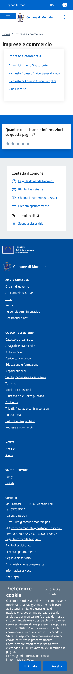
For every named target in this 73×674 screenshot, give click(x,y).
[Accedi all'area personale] (65, 5)
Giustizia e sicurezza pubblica (24, 395)
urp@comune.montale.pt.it (32, 521)
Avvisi (9, 455)
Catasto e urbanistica (19, 339)
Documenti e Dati (16, 317)
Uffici (8, 299)
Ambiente (11, 402)
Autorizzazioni (14, 352)
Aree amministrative (19, 292)
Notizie (10, 448)
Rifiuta (34, 666)
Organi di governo (17, 286)
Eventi (9, 483)
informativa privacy (20, 659)
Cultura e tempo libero (20, 421)
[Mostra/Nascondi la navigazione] (7, 15)
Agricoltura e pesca (18, 358)
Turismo (10, 383)
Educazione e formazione (21, 364)
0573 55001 (19, 515)
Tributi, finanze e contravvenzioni (27, 408)
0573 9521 (18, 509)
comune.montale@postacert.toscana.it (36, 528)
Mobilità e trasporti (18, 389)
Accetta (59, 666)
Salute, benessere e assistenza (25, 377)
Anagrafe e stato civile (20, 345)
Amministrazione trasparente (24, 564)
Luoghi (9, 476)
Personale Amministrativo (22, 311)
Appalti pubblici (15, 370)
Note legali (12, 576)
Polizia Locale (14, 414)
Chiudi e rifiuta (57, 591)
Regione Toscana (15, 5)
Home (6, 34)
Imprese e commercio (19, 427)
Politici (9, 305)
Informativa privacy (18, 570)
